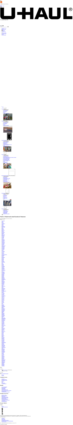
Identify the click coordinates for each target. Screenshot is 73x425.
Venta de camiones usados (5, 397)
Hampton (3, 274)
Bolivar (3, 231)
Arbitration (3, 418)
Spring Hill (3, 349)
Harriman (3, 275)
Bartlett (3, 225)
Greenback (3, 271)
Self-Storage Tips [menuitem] (5, 162)
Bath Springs (3, 226)
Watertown (3, 358)
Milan (2, 312)
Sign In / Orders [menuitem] (4, 31)
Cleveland (3, 244)
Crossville (3, 253)
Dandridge (3, 255)
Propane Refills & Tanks (5, 399)
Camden (3, 236)
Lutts (2, 303)
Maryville (3, 308)
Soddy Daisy (3, 345)
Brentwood (3, 232)
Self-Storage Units (4, 391)
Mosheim (3, 316)
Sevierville (3, 340)
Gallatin (3, 267)
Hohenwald (3, 281)
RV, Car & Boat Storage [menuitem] (6, 158)
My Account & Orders (4, 380)
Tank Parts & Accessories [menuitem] (6, 213)
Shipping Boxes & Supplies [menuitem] (6, 178)
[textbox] (8, 218)
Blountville (3, 230)
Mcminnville (3, 310)
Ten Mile (3, 354)
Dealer (2, 406)
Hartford (3, 276)
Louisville (3, 302)
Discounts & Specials (4, 401)
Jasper (2, 285)
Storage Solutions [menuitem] (5, 181)
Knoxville (3, 291)
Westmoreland (3, 359)
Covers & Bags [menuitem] (5, 179)
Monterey (3, 314)
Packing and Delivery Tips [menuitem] (7, 144)
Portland (3, 332)
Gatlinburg (3, 268)
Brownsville (3, 234)
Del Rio (3, 258)
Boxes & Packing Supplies (12, 175)
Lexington (3, 299)
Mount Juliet (3, 317)
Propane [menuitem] (3, 208)
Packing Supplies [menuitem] (5, 177)
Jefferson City (3, 286)
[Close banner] (0, 0)
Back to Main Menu (6, 109)
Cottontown (3, 251)
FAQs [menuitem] (4, 112)
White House (3, 360)
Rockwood (3, 337)
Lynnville (3, 304)
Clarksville (3, 243)
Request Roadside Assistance (4, 373)
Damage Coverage (4, 398)
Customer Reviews (4, 383)
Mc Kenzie (3, 309)
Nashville (3, 321)
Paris (2, 327)
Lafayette (3, 294)
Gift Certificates (4, 400)
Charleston (3, 240)
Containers (9, 140)
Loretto (3, 301)
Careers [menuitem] (3, 34)
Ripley (2, 336)
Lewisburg (3, 298)
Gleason (3, 269)
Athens (3, 224)
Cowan (3, 252)
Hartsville (3, 277)
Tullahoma (3, 356)
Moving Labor (7, 193)
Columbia (3, 247)
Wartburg (3, 357)
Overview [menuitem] (4, 194)
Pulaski (3, 333)
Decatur (3, 256)
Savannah (3, 339)
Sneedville (3, 344)
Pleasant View (3, 331)
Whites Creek (3, 361)
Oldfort (3, 324)
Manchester (3, 306)
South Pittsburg (4, 347)
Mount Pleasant (4, 318)
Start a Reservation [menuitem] (5, 110)
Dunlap (3, 260)
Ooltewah (3, 326)
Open (1, 5)
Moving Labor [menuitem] (3, 193)
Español (3, 375)
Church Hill (3, 242)
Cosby (2, 250)
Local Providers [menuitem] (5, 195)
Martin (2, 307)
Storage (5, 154)
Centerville (3, 239)
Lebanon (3, 296)
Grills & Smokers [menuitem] (5, 211)
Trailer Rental (3, 388)
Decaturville (3, 257)
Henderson (3, 278)
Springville (3, 350)
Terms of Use (3, 419)
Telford (3, 353)
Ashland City (3, 223)
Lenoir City (3, 297)
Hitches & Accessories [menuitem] (6, 113)
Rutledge (3, 338)
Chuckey (3, 241)
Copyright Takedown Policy (5, 420)
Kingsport (3, 289)
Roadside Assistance (4, 379)
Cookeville (3, 248)
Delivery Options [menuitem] (5, 142)
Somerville (3, 346)
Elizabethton (3, 262)
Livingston (3, 300)
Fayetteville (3, 266)
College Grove (3, 245)
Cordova (3, 249)
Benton (3, 228)
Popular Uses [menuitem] (5, 143)
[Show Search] (2, 25)
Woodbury (3, 365)
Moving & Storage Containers (6, 390)
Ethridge (3, 264)
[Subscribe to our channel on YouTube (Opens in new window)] (2, 414)
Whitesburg (3, 362)
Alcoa (2, 222)
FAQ (2, 382)
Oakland (3, 323)
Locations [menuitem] (3, 30)
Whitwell (3, 363)
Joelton (3, 287)
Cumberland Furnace (4, 254)
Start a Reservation (5, 122)
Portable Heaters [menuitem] (5, 212)
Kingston (3, 290)
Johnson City (3, 288)
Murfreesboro (3, 320)
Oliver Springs (3, 325)
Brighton (3, 233)
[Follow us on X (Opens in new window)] (2, 413)
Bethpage (3, 229)
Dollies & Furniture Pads (5, 389)
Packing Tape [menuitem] (5, 180)
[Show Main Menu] (1, 7)
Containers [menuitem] (4, 140)
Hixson (3, 280)
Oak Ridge (3, 322)
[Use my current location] (4, 218)
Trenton (3, 355)
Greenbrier (3, 272)
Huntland (3, 283)
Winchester (3, 364)
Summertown (3, 351)
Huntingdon (3, 282)
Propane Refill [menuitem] (5, 210)
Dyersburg (3, 261)
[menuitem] (38, 122)
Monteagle (3, 313)
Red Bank (3, 335)
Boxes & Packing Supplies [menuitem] (5, 175)
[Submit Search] (8, 26)
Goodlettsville (3, 270)
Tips (2, 381)
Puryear (3, 334)
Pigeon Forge (3, 328)
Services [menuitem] (4, 196)
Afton (2, 221)
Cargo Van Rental (4, 387)
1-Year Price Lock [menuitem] (4, 33)
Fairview (3, 265)
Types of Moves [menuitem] (5, 197)
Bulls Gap (3, 235)
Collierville (3, 246)
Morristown (3, 315)
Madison (3, 305)
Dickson (3, 259)
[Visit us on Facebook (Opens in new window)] (2, 408)
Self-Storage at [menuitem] (6, 156)
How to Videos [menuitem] (5, 123)
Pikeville (3, 329)
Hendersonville (3, 279)
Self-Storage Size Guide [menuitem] (6, 159)
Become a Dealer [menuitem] (4, 29)
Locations (4, 421)
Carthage (3, 237)
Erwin (2, 263)
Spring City (3, 348)
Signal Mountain (4, 342)
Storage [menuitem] (3, 154)
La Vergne (3, 293)
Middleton (3, 311)
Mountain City (3, 319)
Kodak (2, 292)
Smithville (3, 343)
